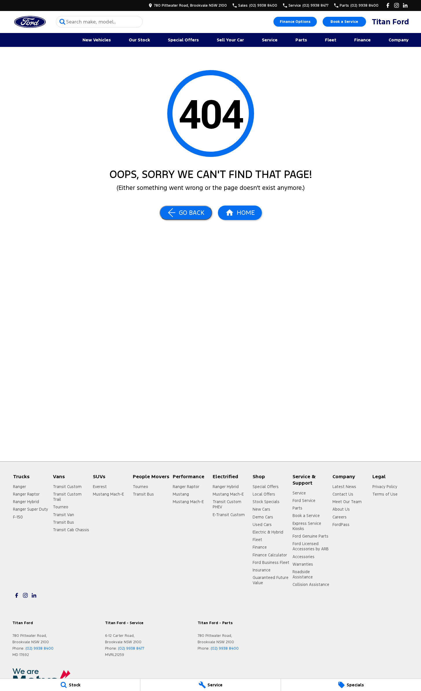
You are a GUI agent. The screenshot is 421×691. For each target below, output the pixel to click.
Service (269, 40)
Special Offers (183, 40)
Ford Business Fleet (271, 562)
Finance (362, 40)
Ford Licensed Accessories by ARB (311, 546)
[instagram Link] (396, 5)
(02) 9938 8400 (39, 648)
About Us (341, 509)
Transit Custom (67, 486)
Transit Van (63, 514)
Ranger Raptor (26, 494)
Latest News (344, 486)
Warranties (303, 564)
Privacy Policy (384, 486)
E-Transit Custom (229, 514)
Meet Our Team (347, 501)
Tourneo (60, 506)
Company (399, 40)
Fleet (330, 40)
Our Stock (139, 40)
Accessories (304, 556)
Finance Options (295, 21)
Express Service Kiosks (307, 526)
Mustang (181, 494)
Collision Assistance (311, 584)
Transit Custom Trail (67, 497)
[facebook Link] (387, 5)
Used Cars (262, 524)
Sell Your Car (230, 40)
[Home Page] (29, 21)
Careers (339, 517)
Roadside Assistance (303, 574)
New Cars (261, 509)
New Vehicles (96, 40)
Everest (100, 486)
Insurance (262, 570)
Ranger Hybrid (26, 501)
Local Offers (264, 494)
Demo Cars (263, 517)
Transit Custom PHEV (227, 504)
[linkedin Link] (405, 5)
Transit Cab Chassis (71, 529)
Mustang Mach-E (108, 494)
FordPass (341, 524)
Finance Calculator (270, 555)
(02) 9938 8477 (131, 648)
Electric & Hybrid (268, 532)
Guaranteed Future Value (270, 580)
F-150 (18, 517)
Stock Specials (266, 501)
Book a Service (344, 21)
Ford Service (304, 500)
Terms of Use (385, 494)
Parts (301, 40)
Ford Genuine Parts (310, 536)
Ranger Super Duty (30, 509)
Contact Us (342, 494)
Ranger (19, 486)
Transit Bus (63, 522)
